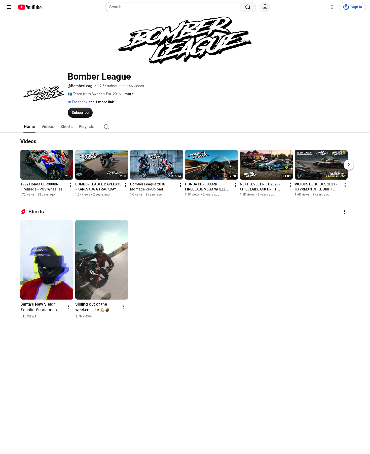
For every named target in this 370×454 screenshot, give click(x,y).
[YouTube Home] (29, 7)
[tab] (29, 127)
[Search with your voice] (265, 7)
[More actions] (71, 185)
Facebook (79, 102)
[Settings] (332, 7)
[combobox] (174, 7)
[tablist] (185, 127)
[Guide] (9, 7)
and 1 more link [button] (101, 102)
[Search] (248, 7)
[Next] (349, 165)
